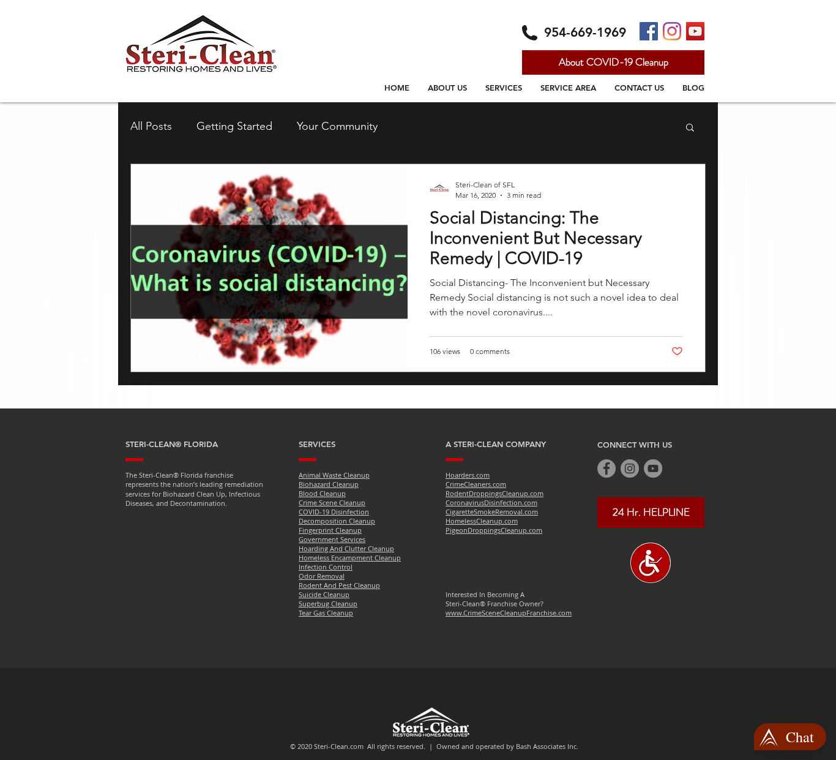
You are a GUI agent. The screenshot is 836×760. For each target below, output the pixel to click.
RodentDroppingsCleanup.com (494, 493)
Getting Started (234, 126)
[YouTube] (653, 468)
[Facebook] (606, 468)
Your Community (337, 126)
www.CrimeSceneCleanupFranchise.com (509, 612)
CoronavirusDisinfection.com (491, 502)
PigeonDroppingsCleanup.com (494, 530)
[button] (690, 128)
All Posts (151, 126)
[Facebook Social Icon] (649, 31)
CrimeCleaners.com (476, 484)
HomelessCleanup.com (482, 520)
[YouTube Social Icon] (695, 31)
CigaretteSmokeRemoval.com (492, 511)
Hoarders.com (468, 475)
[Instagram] (672, 31)
